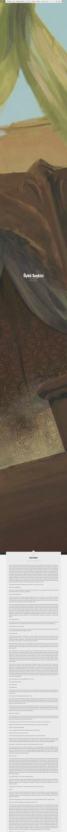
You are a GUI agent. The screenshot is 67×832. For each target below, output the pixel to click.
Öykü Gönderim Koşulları (20, 1)
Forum (47, 1)
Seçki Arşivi (38, 1)
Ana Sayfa (9, 1)
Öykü (33, 554)
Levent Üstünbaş (34, 560)
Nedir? (14, 1)
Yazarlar (33, 1)
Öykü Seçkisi (33, 275)
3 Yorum (39, 560)
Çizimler (43, 1)
